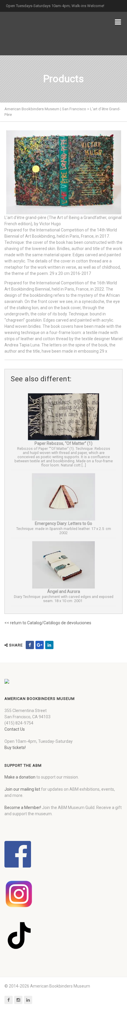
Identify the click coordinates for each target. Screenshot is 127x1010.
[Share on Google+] (39, 645)
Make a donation (19, 777)
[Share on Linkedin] (49, 645)
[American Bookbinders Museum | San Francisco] (35, 33)
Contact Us (14, 729)
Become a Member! (22, 807)
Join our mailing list (22, 789)
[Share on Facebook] (30, 645)
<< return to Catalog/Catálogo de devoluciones (47, 622)
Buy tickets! (15, 747)
